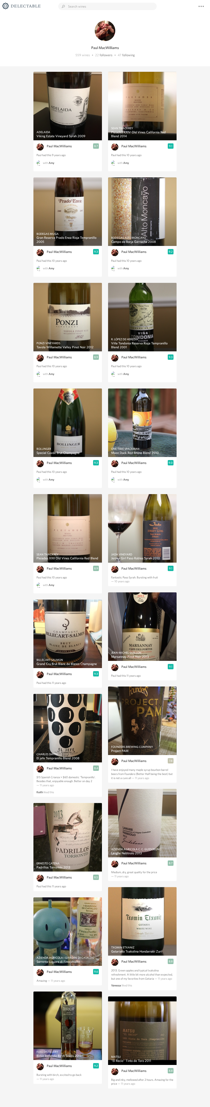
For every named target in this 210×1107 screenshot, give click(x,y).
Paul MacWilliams (59, 146)
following (128, 55)
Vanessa (116, 985)
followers (106, 55)
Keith (40, 792)
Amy (51, 163)
